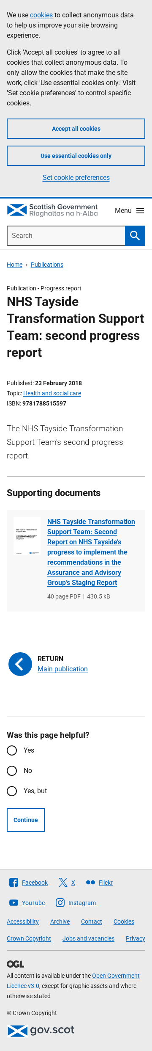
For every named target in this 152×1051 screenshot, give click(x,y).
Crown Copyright (29, 938)
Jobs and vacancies (88, 938)
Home (14, 264)
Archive (60, 921)
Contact (91, 921)
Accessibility (23, 921)
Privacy (135, 938)
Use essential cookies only (76, 155)
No (28, 771)
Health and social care (52, 393)
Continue (26, 820)
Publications (47, 264)
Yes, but (35, 791)
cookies (41, 15)
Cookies (124, 921)
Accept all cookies (76, 128)
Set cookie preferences (76, 178)
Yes (29, 750)
